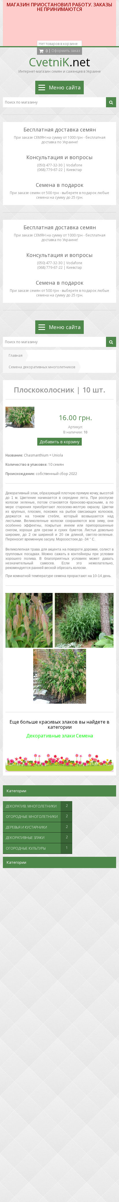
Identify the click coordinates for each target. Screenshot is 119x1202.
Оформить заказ (65, 50)
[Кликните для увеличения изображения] (19, 417)
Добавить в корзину (59, 441)
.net (59, 62)
